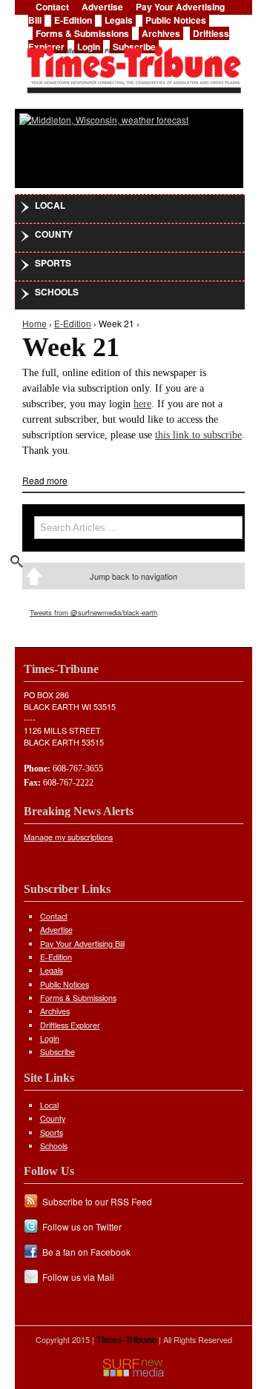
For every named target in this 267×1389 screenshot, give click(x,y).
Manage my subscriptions (68, 837)
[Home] (133, 65)
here (142, 403)
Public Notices (175, 20)
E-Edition (73, 20)
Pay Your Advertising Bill (82, 943)
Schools (57, 291)
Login (49, 1038)
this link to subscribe (198, 435)
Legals (119, 20)
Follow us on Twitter (82, 1226)
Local (50, 205)
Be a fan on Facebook (86, 1251)
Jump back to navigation (133, 576)
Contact (53, 916)
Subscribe (57, 1051)
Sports (53, 263)
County (54, 234)
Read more (44, 480)
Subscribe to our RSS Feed (97, 1201)
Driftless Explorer (70, 1025)
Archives (161, 33)
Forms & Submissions (82, 33)
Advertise (56, 929)
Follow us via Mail (78, 1277)
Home (34, 323)
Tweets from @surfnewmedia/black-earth (93, 612)
